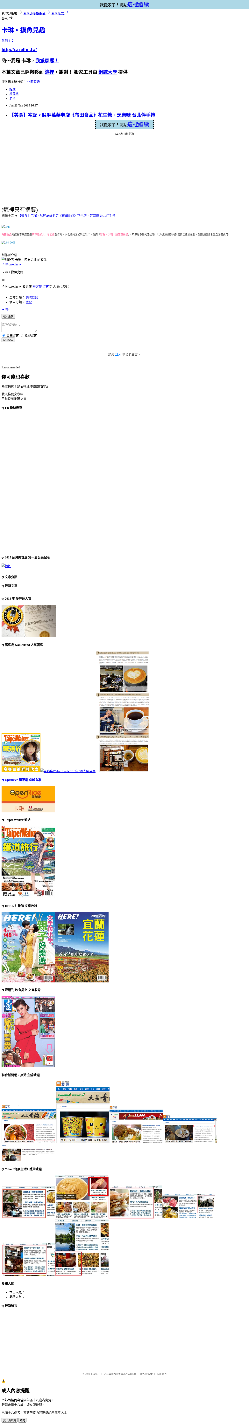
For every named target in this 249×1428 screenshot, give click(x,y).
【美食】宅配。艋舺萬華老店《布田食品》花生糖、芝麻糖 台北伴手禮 (82, 115)
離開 (22, 1420)
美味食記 (32, 297)
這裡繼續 (138, 124)
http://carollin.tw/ (19, 49)
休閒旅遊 (33, 81)
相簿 (12, 89)
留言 (46, 286)
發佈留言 (8, 340)
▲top (5, 309)
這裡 (49, 72)
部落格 (14, 94)
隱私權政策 (146, 1373)
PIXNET (95, 1373)
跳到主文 (8, 41)
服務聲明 (161, 1373)
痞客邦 (37, 286)
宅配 (29, 302)
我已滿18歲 (9, 1420)
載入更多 (8, 316)
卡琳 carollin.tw (12, 264)
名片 (12, 98)
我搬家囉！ (47, 60)
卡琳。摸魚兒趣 (23, 30)
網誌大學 (107, 72)
